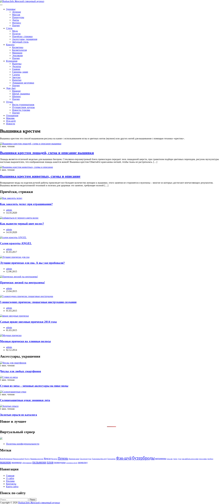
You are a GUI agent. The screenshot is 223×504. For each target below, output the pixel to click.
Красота (10, 44)
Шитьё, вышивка (21, 93)
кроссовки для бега (206, 459)
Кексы (47, 458)
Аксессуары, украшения (24, 39)
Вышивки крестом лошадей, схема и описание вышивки (47, 153)
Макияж (10, 118)
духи (179, 459)
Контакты (11, 483)
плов (50, 462)
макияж (5, 462)
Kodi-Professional (6, 459)
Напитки (16, 80)
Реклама (10, 481)
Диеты (15, 20)
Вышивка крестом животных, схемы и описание (40, 176)
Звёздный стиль (20, 42)
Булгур (27, 459)
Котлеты (54, 459)
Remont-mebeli (18, 459)
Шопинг (16, 96)
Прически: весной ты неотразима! (22, 282)
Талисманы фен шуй (99, 459)
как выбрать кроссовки (190, 459)
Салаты (16, 74)
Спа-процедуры (85, 459)
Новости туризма (21, 110)
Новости (10, 123)
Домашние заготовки (23, 82)
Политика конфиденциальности (22, 444)
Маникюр (17, 52)
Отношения (12, 115)
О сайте (10, 478)
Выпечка (16, 63)
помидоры (60, 462)
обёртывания (27, 463)
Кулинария (11, 61)
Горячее (16, 69)
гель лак (169, 459)
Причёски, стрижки (22, 36)
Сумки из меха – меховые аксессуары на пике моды (34, 385)
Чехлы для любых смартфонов (20, 371)
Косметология (19, 50)
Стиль (9, 28)
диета (175, 459)
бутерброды (143, 457)
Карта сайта (12, 486)
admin (9, 210)
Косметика (17, 47)
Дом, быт (11, 88)
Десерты (16, 66)
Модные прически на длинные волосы (25, 341)
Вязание (16, 91)
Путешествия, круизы (23, 107)
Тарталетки (111, 459)
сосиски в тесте (71, 463)
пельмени (39, 462)
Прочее (16, 25)
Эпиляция (17, 55)
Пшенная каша (74, 459)
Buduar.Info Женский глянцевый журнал (39, 502)
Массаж (16, 14)
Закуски (16, 77)
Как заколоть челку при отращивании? (26, 204)
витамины (160, 458)
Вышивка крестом (36, 459)
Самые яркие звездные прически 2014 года (28, 321)
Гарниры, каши (20, 72)
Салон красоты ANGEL (16, 243)
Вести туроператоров (23, 104)
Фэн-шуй (11, 121)
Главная (10, 475)
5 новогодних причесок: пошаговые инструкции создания (38, 302)
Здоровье (10, 9)
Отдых (9, 102)
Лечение (16, 12)
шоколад (83, 462)
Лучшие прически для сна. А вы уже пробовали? (32, 262)
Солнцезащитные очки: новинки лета (25, 400)
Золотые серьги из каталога (18, 414)
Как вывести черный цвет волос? (22, 223)
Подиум (16, 33)
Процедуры (18, 17)
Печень (63, 458)
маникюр (17, 462)
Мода (15, 31)
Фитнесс (16, 23)
